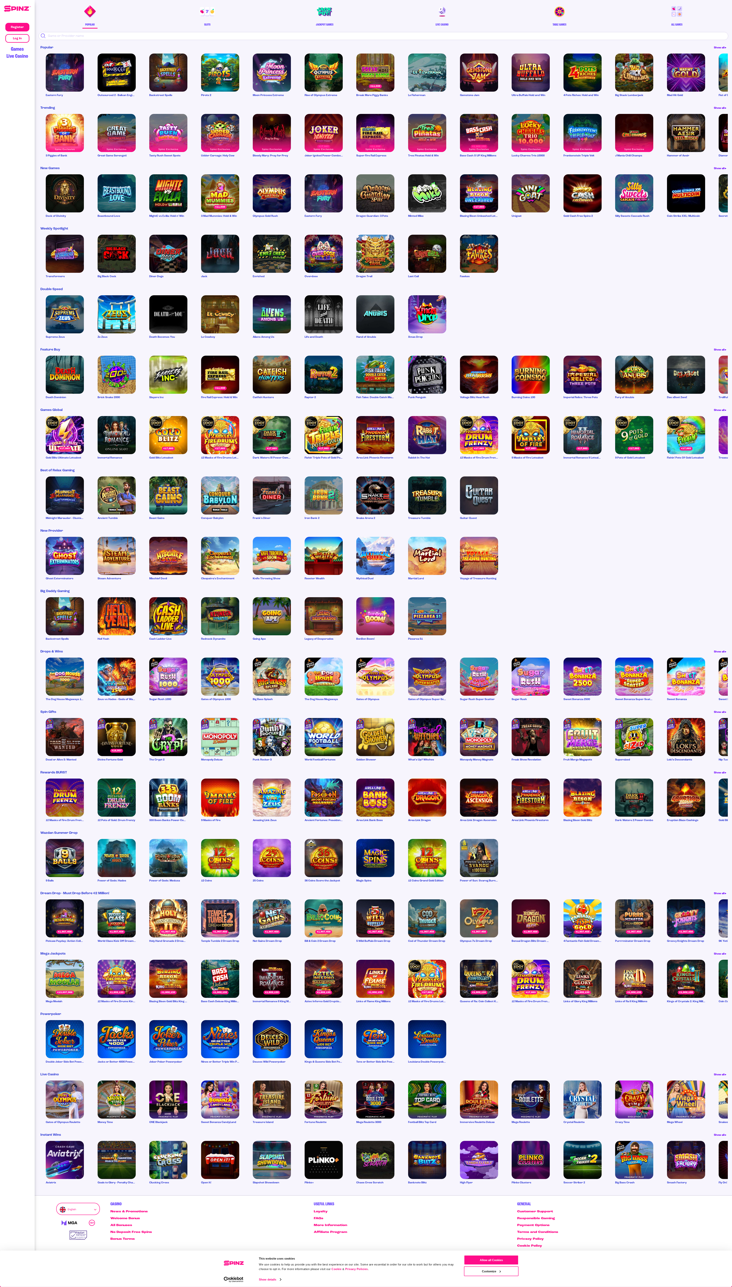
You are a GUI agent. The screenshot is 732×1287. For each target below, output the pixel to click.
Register (17, 27)
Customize (489, 1271)
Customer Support (535, 1211)
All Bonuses (121, 1225)
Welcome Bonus (125, 1218)
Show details (267, 1279)
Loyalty (321, 1211)
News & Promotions (129, 1211)
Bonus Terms (122, 1239)
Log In (17, 38)
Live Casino (17, 56)
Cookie (336, 1269)
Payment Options (533, 1225)
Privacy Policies (356, 1269)
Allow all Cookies (491, 1260)
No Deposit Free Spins (131, 1232)
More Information (330, 1225)
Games (17, 49)
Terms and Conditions (537, 1232)
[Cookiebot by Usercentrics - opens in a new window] (233, 1279)
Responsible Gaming (536, 1218)
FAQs (318, 1218)
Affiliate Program (330, 1232)
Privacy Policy (530, 1239)
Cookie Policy (529, 1245)
